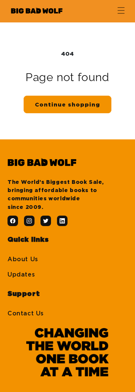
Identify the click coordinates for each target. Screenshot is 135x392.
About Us (23, 259)
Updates (21, 275)
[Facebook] (13, 221)
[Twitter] (45, 221)
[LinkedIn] (62, 221)
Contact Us (26, 314)
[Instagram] (29, 221)
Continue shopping (67, 104)
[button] (121, 10)
